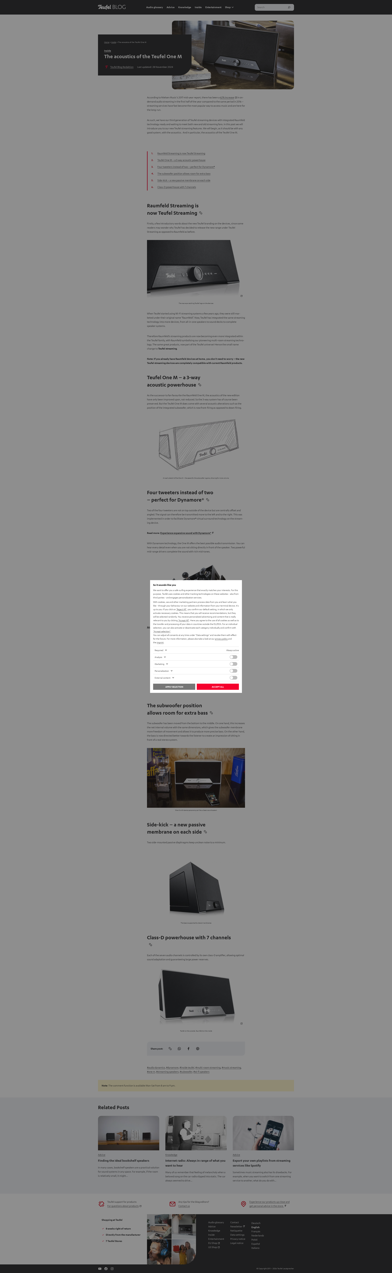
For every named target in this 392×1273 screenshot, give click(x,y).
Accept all (218, 686)
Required (159, 650)
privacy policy (221, 638)
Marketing (159, 664)
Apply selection (174, 686)
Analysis (158, 657)
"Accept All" (183, 620)
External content (162, 677)
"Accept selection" (161, 631)
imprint (160, 642)
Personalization (162, 670)
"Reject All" (181, 609)
